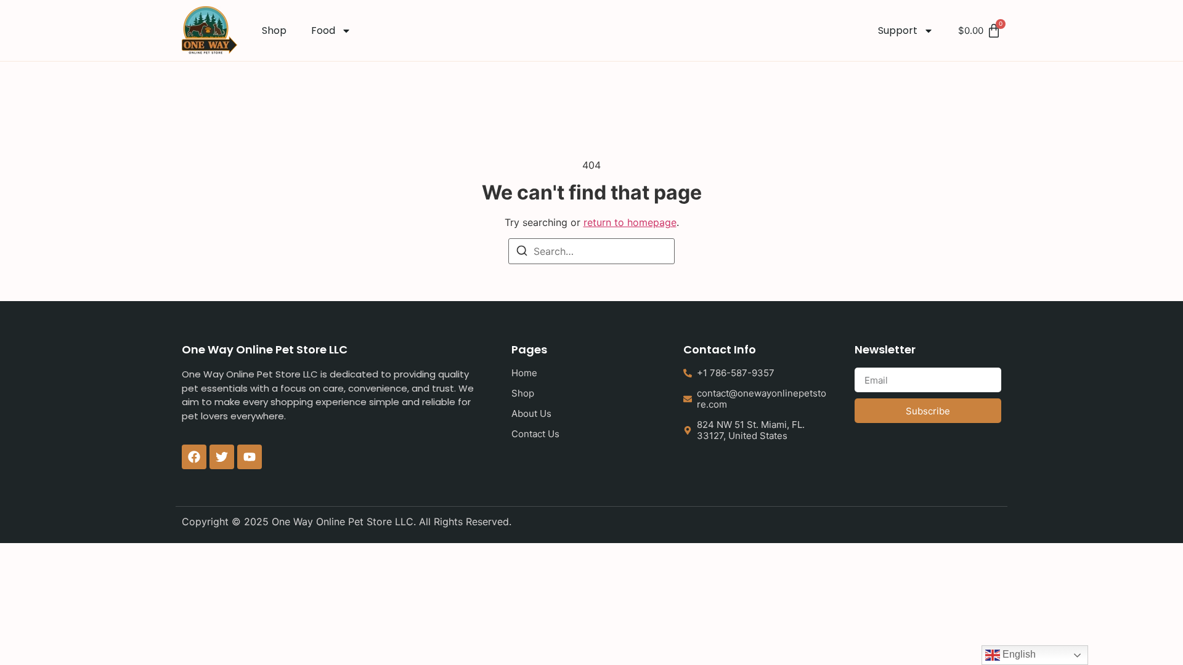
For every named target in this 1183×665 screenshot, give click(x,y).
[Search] (522, 252)
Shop (274, 30)
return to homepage (630, 222)
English (1018, 654)
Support (897, 30)
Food (323, 30)
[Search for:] (591, 251)
